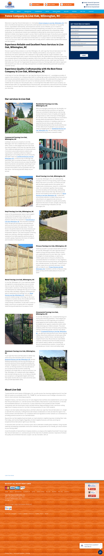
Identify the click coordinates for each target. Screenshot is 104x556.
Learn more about (9, 475)
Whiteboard (29, 504)
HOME (11, 11)
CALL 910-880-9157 (68, 4)
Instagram (14, 513)
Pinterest (31, 513)
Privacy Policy (8, 553)
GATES (47, 11)
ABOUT (19, 11)
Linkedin (25, 513)
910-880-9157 (9, 500)
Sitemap (28, 553)
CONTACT (91, 11)
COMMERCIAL (38, 11)
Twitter (20, 513)
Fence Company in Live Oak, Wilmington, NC (51, 23)
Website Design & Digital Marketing (14, 504)
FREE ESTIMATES (36, 4)
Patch (41, 513)
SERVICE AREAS (56, 12)
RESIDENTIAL (27, 12)
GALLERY (66, 11)
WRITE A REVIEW (51, 4)
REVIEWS (74, 11)
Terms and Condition (18, 553)
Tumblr (37, 513)
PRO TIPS (82, 11)
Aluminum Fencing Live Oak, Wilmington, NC (17, 359)
